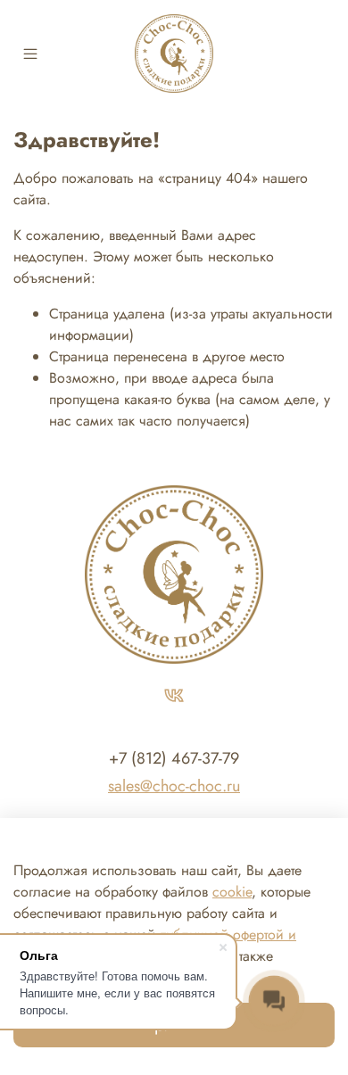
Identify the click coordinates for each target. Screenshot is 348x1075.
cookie (232, 891)
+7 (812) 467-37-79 (174, 758)
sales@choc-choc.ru (174, 786)
